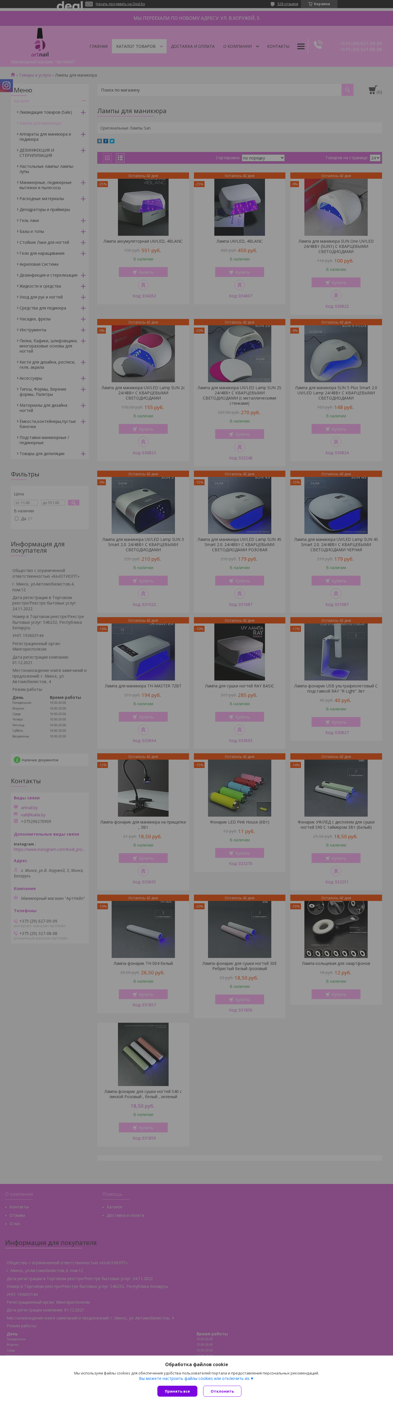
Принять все (177, 1391)
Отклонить (222, 1391)
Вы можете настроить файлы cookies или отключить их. (194, 1378)
